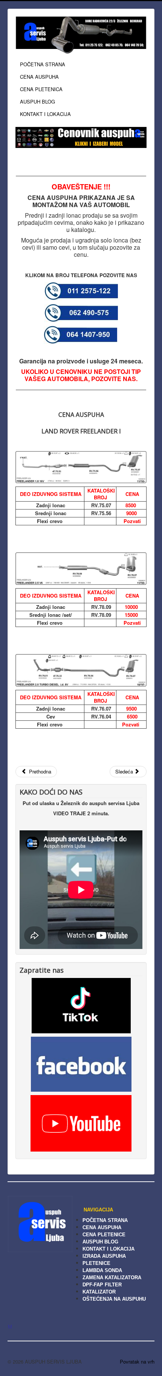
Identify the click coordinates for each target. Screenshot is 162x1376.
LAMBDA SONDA (102, 1270)
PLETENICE (96, 1263)
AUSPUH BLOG (37, 101)
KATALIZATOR (99, 1292)
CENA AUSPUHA (39, 76)
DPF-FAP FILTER (102, 1285)
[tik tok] (81, 1004)
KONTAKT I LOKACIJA (45, 113)
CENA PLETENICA (41, 89)
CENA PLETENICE (104, 1234)
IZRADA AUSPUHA (104, 1256)
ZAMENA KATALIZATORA (112, 1277)
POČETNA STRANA (42, 64)
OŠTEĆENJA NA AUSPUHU (114, 1299)
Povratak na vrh (137, 1361)
